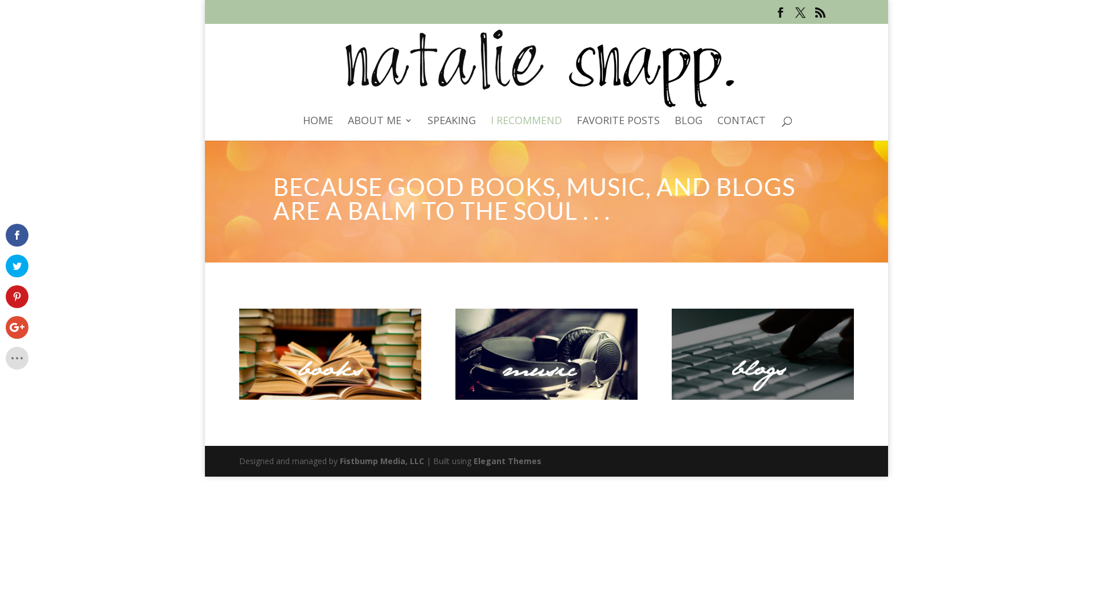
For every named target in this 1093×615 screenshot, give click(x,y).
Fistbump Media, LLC (382, 461)
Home (318, 121)
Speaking (452, 121)
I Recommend (526, 121)
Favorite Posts (618, 121)
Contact (741, 121)
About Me (374, 121)
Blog (688, 121)
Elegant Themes (507, 461)
